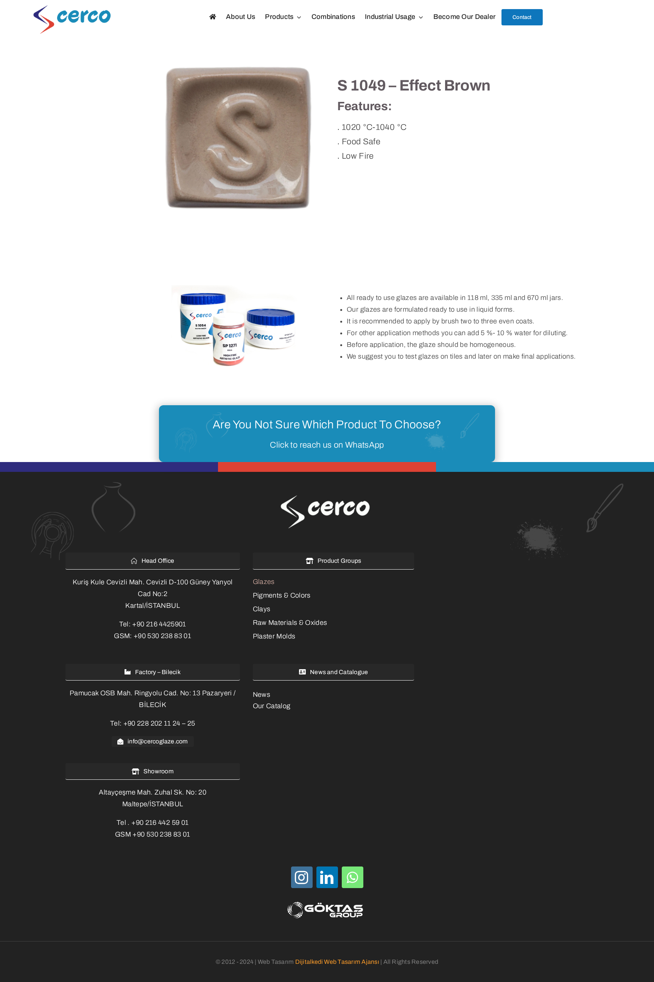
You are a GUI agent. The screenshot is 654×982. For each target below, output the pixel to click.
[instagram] (302, 877)
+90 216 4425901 (159, 624)
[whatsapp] (352, 877)
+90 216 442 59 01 (159, 822)
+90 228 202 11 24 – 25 (159, 723)
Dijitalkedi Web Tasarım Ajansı (337, 962)
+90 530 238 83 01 (162, 636)
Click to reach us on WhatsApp (327, 445)
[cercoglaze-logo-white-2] (327, 496)
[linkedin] (327, 877)
